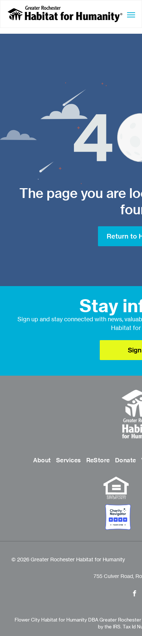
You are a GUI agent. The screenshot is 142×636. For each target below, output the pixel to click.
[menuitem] (42, 460)
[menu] (131, 15)
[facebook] (134, 594)
